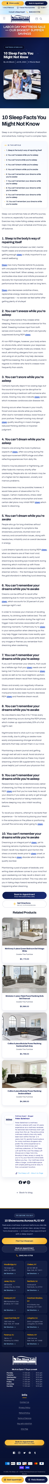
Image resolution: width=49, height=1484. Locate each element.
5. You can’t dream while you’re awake (22, 169)
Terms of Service (24, 1418)
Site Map (24, 1429)
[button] (4, 18)
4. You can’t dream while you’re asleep (22, 165)
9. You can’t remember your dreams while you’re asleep (23, 196)
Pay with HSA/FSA (24, 1423)
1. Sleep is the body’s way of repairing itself (24, 150)
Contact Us (24, 1402)
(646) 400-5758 (34, 12)
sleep (19, 255)
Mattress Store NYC (14, 47)
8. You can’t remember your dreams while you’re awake (23, 189)
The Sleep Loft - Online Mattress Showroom (23, 1471)
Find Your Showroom (24, 1241)
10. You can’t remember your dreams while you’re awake (24, 203)
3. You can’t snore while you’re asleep (21, 160)
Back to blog (25, 1192)
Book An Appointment (36, 3)
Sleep (4, 265)
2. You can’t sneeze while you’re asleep (22, 155)
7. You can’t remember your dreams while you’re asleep (23, 182)
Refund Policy (24, 1413)
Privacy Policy (24, 1407)
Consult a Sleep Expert (17, 12)
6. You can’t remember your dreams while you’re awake (23, 175)
